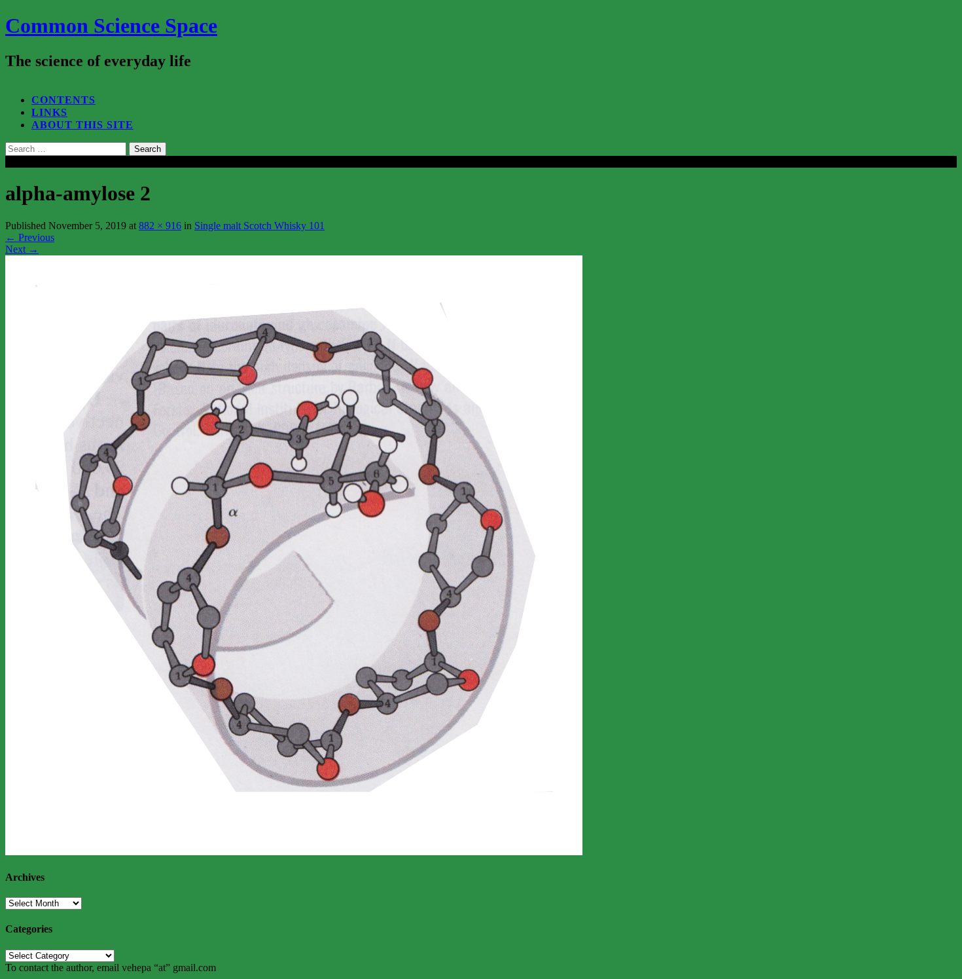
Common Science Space (111, 25)
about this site (82, 124)
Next (22, 249)
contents (63, 99)
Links (49, 112)
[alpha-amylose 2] (293, 851)
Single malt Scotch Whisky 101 (259, 225)
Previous (29, 237)
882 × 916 (160, 225)
